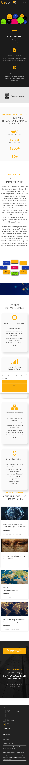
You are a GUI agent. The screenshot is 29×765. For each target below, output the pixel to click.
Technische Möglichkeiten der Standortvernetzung (14, 621)
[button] (26, 374)
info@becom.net (10, 725)
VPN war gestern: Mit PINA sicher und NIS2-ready (13, 755)
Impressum (5, 731)
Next (24, 97)
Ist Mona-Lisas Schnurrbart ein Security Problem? (14, 557)
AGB (3, 737)
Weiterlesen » (6, 530)
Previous (5, 97)
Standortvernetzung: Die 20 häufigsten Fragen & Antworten (14, 525)
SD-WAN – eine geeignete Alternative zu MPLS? (12, 589)
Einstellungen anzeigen (14, 390)
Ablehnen (14, 386)
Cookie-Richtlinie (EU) (7, 739)
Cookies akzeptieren (14, 382)
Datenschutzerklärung (7, 734)
